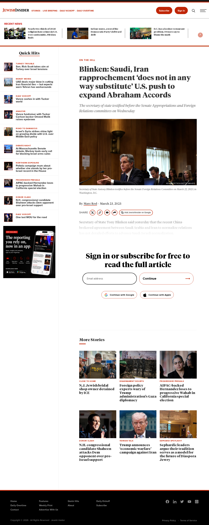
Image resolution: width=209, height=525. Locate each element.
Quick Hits (29, 53)
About (71, 505)
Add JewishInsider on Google (137, 212)
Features (43, 501)
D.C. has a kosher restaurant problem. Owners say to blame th (169, 32)
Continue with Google (122, 295)
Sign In (181, 10)
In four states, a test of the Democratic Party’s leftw (106, 32)
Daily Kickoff (103, 501)
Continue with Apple (159, 295)
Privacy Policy (169, 520)
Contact (14, 509)
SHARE (83, 212)
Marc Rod (90, 203)
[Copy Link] (100, 212)
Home (13, 501)
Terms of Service (188, 520)
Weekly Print (45, 505)
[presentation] (200, 35)
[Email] (107, 212)
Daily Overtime (18, 505)
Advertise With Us (48, 509)
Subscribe (164, 10)
